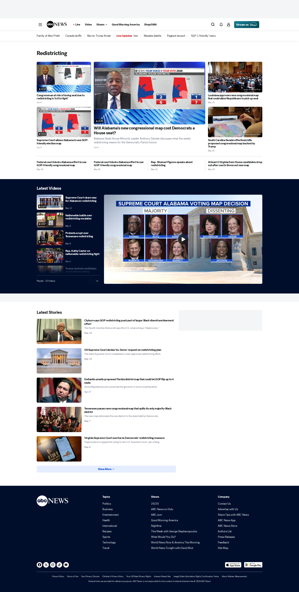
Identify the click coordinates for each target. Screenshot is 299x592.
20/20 (155, 503)
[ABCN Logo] (57, 24)
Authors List (225, 531)
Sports (106, 537)
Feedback (223, 542)
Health (106, 520)
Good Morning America (164, 520)
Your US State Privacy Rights (138, 576)
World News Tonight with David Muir (172, 548)
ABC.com (156, 514)
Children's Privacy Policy (113, 576)
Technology (109, 542)
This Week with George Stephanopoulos (174, 531)
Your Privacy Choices (90, 576)
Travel (105, 548)
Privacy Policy (58, 576)
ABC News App (226, 520)
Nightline (156, 526)
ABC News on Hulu (162, 509)
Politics (106, 503)
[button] (40, 24)
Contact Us (224, 503)
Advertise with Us (228, 509)
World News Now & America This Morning (175, 542)
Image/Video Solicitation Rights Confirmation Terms (196, 576)
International (109, 526)
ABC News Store (227, 526)
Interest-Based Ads (162, 576)
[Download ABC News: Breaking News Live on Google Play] (253, 565)
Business (107, 509)
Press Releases (226, 537)
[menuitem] (48, 35)
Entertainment (110, 514)
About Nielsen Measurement (234, 576)
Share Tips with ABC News (233, 514)
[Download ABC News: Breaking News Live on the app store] (233, 565)
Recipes (106, 531)
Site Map (223, 548)
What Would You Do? (163, 537)
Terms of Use (72, 576)
